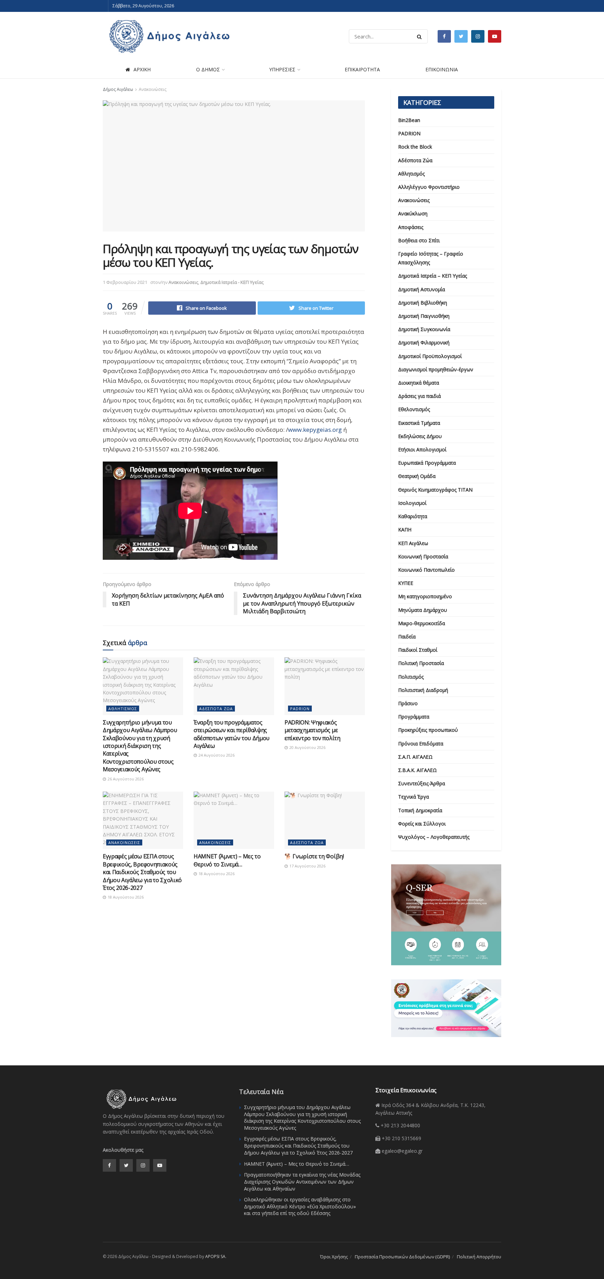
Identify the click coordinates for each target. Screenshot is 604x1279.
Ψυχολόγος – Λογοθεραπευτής (433, 837)
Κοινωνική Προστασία (423, 556)
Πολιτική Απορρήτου (479, 1256)
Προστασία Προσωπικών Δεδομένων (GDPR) (402, 1256)
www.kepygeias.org (315, 430)
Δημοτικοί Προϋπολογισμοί (430, 356)
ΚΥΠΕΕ (405, 583)
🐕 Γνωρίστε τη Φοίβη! (314, 856)
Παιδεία (407, 636)
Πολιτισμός (411, 676)
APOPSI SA (215, 1256)
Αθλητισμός (122, 708)
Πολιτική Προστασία (421, 663)
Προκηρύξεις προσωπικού (428, 730)
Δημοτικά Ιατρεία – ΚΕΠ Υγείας (432, 275)
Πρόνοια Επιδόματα (420, 743)
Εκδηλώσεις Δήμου (420, 436)
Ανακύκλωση (412, 213)
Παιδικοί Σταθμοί (417, 649)
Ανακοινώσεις (152, 89)
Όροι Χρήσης (334, 1256)
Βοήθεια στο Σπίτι (419, 240)
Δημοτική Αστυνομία (421, 289)
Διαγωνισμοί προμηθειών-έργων (435, 369)
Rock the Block (415, 146)
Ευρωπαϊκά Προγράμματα (427, 462)
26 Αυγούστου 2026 (125, 778)
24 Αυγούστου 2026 (216, 755)
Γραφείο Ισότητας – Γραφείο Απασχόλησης (430, 258)
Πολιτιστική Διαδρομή (423, 690)
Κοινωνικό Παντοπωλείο (426, 569)
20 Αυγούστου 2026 (306, 747)
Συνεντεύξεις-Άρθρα (421, 783)
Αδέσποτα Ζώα (216, 708)
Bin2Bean (409, 120)
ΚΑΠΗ (404, 529)
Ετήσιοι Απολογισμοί (422, 449)
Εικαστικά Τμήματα (419, 423)
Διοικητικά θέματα (418, 382)
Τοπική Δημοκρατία (420, 810)
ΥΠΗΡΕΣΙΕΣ (282, 69)
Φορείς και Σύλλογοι (422, 823)
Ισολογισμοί (412, 503)
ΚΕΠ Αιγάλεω (413, 543)
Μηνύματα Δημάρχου (422, 610)
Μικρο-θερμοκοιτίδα (421, 623)
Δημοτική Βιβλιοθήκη (422, 302)
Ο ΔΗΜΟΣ (208, 69)
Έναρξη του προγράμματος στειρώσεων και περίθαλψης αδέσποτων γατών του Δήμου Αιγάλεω (231, 734)
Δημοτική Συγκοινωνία (424, 329)
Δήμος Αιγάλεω (118, 89)
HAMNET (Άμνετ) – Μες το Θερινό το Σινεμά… (227, 860)
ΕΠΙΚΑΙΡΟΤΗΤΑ (362, 69)
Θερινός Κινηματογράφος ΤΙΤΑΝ (435, 489)
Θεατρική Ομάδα (417, 476)
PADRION (300, 708)
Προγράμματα (413, 716)
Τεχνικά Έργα (413, 796)
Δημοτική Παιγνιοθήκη (424, 316)
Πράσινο (408, 703)
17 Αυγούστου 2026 (306, 866)
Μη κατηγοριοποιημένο (425, 596)
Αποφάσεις (410, 227)
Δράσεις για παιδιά (419, 396)
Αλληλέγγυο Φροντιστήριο (429, 187)
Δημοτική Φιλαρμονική (424, 342)
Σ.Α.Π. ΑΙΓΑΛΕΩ (415, 756)
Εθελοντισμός (414, 409)
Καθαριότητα (412, 516)
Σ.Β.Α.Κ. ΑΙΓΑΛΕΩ (417, 770)
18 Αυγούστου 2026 (125, 897)
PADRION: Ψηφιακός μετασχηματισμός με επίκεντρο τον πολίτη (312, 730)
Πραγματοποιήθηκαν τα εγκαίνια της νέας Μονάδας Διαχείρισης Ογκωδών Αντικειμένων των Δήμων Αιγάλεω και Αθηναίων (302, 1181)
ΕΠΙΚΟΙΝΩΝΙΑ (441, 69)
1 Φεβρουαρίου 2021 (125, 282)
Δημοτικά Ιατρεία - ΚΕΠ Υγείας (232, 282)
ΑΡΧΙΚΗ (142, 69)
